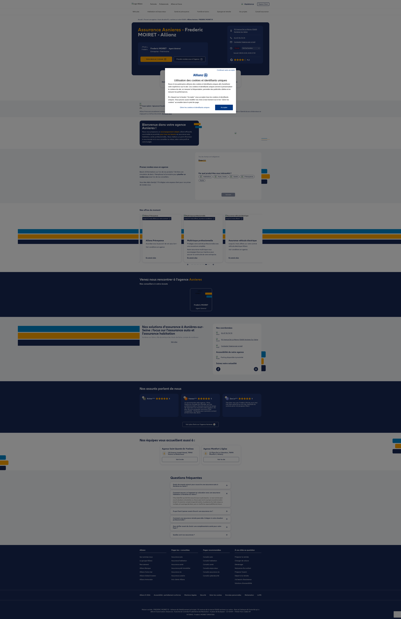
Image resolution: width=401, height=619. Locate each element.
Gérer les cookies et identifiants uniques (194, 107)
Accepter (224, 107)
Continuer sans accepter (226, 70)
